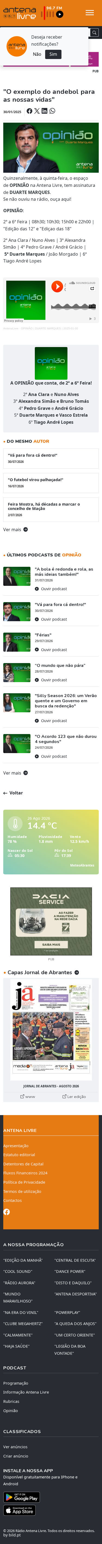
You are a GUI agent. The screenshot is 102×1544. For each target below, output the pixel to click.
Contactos (12, 1200)
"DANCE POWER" (69, 1271)
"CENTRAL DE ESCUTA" (75, 1260)
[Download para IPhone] (51, 1510)
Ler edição (76, 1096)
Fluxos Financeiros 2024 (25, 1172)
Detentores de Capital (23, 1163)
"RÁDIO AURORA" (19, 1282)
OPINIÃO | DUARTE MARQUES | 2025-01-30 (49, 328)
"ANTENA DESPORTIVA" (75, 1294)
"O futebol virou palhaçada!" (35, 482)
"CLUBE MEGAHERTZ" (23, 1323)
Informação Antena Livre (26, 1392)
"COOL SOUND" (17, 1271)
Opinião (10, 1410)
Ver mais (12, 530)
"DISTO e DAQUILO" (73, 1282)
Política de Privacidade (24, 1182)
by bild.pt (12, 1534)
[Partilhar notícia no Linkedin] (45, 111)
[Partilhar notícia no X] (37, 111)
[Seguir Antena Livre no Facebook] (6, 1212)
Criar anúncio (15, 1456)
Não (37, 54)
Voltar (15, 793)
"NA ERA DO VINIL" (20, 1312)
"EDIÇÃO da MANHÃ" (23, 1260)
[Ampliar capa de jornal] (51, 1030)
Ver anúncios (15, 1446)
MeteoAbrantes (82, 865)
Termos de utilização (22, 1191)
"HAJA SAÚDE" (16, 1346)
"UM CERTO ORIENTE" (74, 1335)
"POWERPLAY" (67, 1312)
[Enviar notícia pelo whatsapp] (51, 111)
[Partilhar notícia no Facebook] (30, 111)
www (29, 1096)
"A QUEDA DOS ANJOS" (75, 1323)
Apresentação (16, 1145)
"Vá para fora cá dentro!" (32, 458)
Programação (15, 1383)
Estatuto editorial (19, 1154)
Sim (53, 54)
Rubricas (11, 1401)
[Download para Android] (47, 1497)
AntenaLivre (10, 328)
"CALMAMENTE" (18, 1335)
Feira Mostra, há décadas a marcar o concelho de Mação (44, 509)
